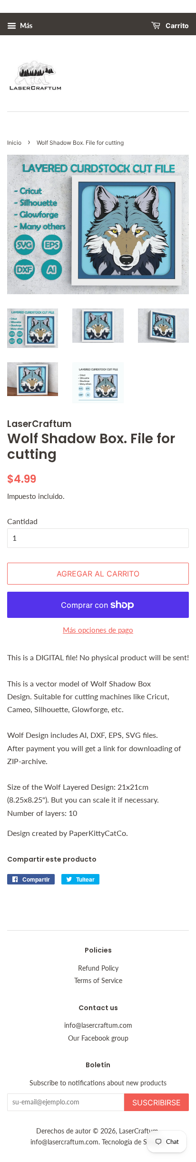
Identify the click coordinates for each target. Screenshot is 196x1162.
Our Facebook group (98, 1038)
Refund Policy (98, 968)
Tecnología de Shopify (134, 1142)
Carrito (176, 26)
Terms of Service (98, 980)
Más (25, 25)
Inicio (14, 142)
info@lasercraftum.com (98, 1025)
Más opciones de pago (98, 630)
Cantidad (22, 521)
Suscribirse (156, 1102)
